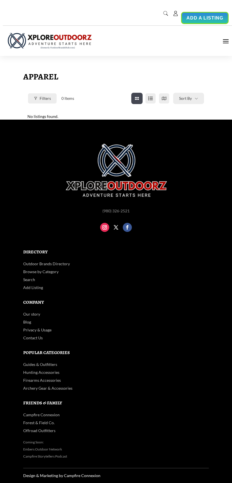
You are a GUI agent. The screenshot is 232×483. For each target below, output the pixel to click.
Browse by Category (41, 271)
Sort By (185, 98)
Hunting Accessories (41, 372)
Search (29, 279)
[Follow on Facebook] (127, 227)
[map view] (164, 98)
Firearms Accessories (42, 380)
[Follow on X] (116, 227)
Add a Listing (204, 18)
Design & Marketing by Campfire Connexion (61, 475)
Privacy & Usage (37, 329)
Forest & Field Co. (39, 422)
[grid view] (137, 98)
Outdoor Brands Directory (46, 263)
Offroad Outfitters (39, 430)
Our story (31, 314)
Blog (27, 322)
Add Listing (33, 287)
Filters (45, 98)
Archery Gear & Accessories (47, 388)
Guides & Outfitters (40, 364)
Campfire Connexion (41, 414)
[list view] (150, 98)
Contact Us (33, 337)
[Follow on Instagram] (104, 227)
